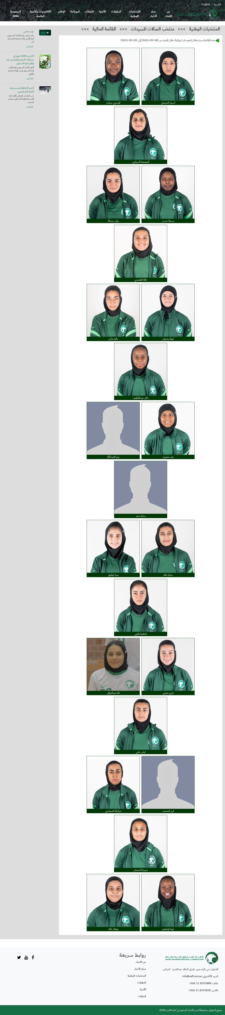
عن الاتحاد (168, 14)
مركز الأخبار (153, 14)
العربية (217, 4)
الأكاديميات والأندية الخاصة (40, 14)
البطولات (116, 11)
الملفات (89, 11)
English (206, 4)
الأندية (102, 11)
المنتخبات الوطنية (134, 14)
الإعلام (61, 11)
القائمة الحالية (104, 29)
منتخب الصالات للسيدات (152, 29)
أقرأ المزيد (29, 46)
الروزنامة (75, 11)
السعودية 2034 (15, 14)
